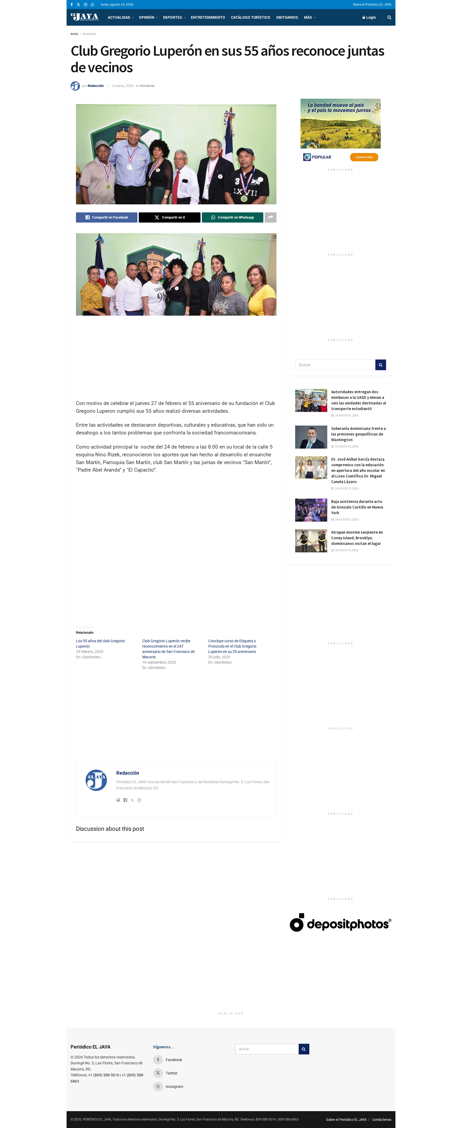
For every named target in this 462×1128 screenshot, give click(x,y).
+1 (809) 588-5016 (103, 1075)
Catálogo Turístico (250, 17)
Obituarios (287, 17)
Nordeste (89, 34)
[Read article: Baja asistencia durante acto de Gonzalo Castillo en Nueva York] (311, 510)
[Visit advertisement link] (340, 132)
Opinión (146, 17)
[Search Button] (389, 17)
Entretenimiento (208, 17)
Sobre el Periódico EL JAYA (372, 4)
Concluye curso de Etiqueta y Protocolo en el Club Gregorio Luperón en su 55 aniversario (232, 646)
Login (370, 17)
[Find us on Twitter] (78, 4)
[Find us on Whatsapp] (92, 4)
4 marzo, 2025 (122, 86)
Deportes (172, 17)
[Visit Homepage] (84, 17)
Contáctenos (381, 1120)
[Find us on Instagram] (85, 4)
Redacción (96, 86)
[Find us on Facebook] (72, 4)
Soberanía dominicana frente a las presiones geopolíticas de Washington (358, 434)
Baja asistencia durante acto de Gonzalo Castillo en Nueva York (357, 507)
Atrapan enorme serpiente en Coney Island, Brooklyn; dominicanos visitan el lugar (357, 538)
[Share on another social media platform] (270, 217)
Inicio (74, 34)
